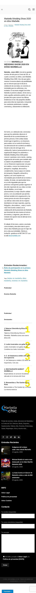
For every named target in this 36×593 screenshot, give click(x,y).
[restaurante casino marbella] (18, 2)
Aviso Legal (5, 493)
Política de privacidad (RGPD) (13, 559)
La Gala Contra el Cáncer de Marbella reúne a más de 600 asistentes (22, 475)
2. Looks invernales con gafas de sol (17, 344)
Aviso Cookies (6, 501)
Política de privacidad (9, 497)
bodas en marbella (14, 278)
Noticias (10, 24)
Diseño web (22, 581)
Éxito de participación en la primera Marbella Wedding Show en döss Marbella (17, 270)
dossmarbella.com (14, 236)
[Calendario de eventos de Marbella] (18, 302)
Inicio (5, 24)
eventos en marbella (19, 281)
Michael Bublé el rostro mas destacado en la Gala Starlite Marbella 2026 (22, 462)
